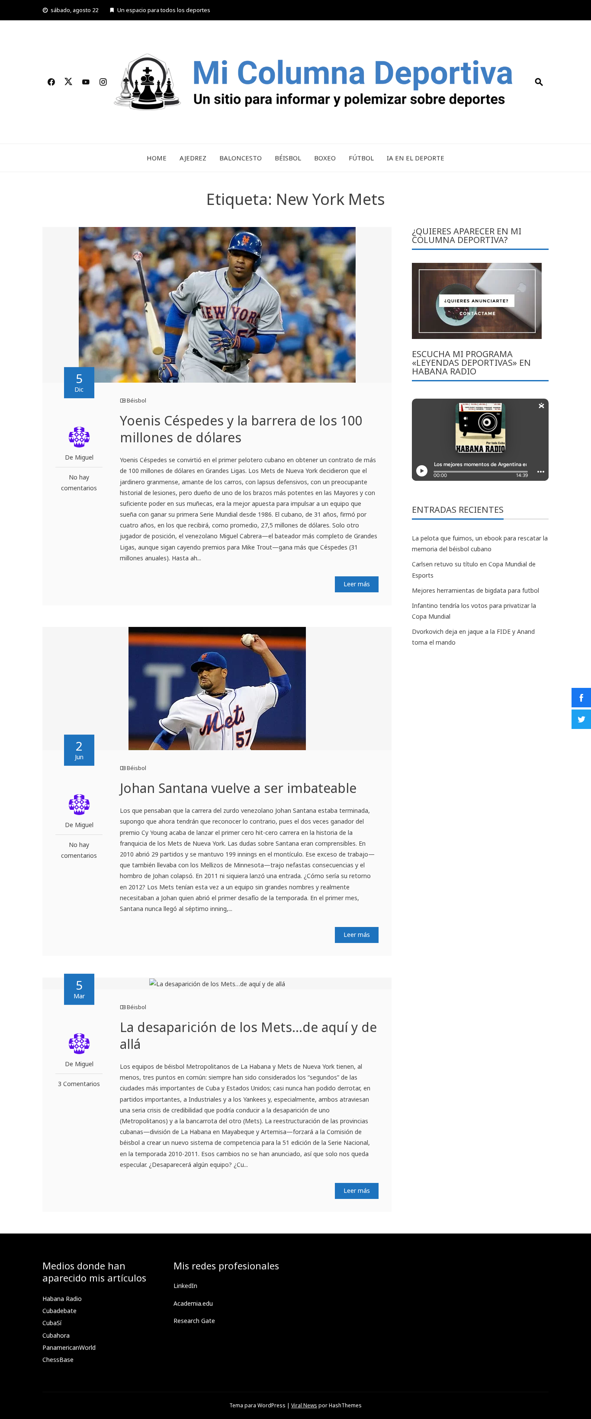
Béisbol (288, 157)
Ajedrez (193, 157)
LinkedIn (185, 1286)
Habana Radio (62, 1298)
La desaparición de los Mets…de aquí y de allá (248, 1035)
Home (157, 157)
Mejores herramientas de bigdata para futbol (475, 590)
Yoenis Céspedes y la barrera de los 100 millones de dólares (241, 429)
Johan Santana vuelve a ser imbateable (238, 788)
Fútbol (361, 157)
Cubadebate (59, 1311)
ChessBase (58, 1359)
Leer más (357, 584)
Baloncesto (240, 157)
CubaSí (51, 1323)
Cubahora (56, 1335)
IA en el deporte (415, 157)
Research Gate (194, 1321)
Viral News (304, 1405)
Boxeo (325, 157)
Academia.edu (193, 1303)
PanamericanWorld (69, 1347)
